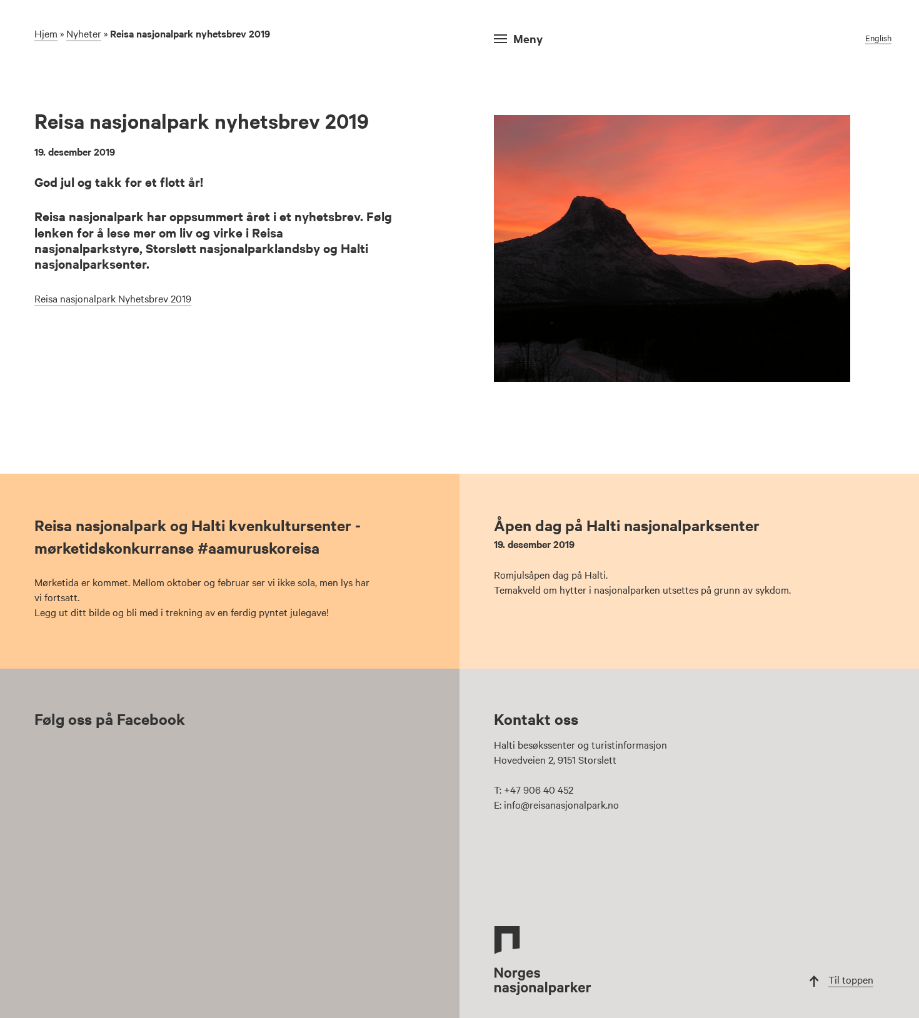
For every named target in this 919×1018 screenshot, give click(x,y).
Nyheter (83, 33)
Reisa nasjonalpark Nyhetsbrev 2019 (112, 298)
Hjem (46, 33)
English (878, 37)
